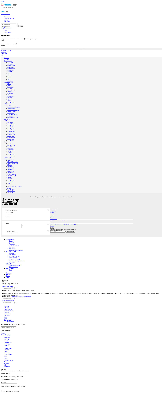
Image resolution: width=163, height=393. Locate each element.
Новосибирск (8, 354)
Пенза (6, 358)
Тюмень (6, 363)
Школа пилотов (13, 267)
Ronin (5, 142)
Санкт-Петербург (6, 334)
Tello (8, 94)
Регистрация (7, 28)
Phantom (9, 97)
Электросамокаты (12, 114)
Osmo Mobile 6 (11, 131)
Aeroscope (10, 185)
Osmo (5, 120)
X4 (8, 79)
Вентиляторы (11, 111)
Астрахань (7, 337)
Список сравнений (14, 259)
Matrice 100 (10, 168)
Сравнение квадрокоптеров (17, 260)
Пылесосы (10, 116)
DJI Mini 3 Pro (11, 90)
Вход (2, 28)
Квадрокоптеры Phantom (40, 197)
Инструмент (16, 232)
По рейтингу (52, 212)
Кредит (6, 20)
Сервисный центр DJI (15, 265)
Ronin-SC (10, 148)
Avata (9, 100)
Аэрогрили (10, 113)
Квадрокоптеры (8, 82)
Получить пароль (6, 50)
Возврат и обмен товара (16, 250)
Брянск (6, 340)
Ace (8, 73)
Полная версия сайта (8, 300)
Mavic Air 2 (10, 91)
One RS (9, 76)
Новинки (6, 58)
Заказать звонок (5, 14)
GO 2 (9, 77)
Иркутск (6, 349)
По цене (51, 210)
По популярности (53, 209)
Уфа (5, 365)
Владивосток (8, 342)
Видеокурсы (7, 157)
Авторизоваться (81, 48)
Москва (3, 333)
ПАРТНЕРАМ (10, 268)
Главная (32, 197)
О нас (10, 241)
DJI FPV (6, 103)
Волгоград (7, 343)
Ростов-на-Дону (8, 360)
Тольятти (6, 362)
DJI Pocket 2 (10, 123)
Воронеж (6, 345)
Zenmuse (9, 177)
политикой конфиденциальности (21, 296)
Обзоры (11, 253)
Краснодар (7, 352)
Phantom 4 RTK (11, 175)
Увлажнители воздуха (13, 107)
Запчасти (10, 181)
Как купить (12, 254)
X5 (8, 74)
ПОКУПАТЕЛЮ (11, 251)
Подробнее (52, 221)
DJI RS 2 (9, 151)
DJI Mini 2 (10, 88)
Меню (2, 1)
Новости (11, 242)
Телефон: (13, 386)
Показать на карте (7, 286)
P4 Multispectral (11, 174)
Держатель (10, 232)
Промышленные (9, 159)
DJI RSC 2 (10, 146)
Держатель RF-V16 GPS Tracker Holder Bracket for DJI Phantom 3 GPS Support (64, 224)
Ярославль (7, 366)
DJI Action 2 (10, 64)
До (22, 226)
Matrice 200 (10, 169)
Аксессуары (10, 67)
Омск (5, 356)
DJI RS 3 (9, 143)
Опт (10, 270)
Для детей (7, 119)
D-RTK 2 (10, 183)
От (22, 225)
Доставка (6, 17)
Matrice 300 (10, 171)
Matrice (9, 165)
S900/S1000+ (11, 191)
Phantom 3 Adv (9, 212)
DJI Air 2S (10, 87)
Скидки (6, 59)
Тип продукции (10, 231)
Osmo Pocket (11, 65)
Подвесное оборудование (14, 186)
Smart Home (7, 105)
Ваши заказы (13, 257)
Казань (6, 351)
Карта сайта (12, 248)
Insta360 (9, 71)
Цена (7, 223)
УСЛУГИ (8, 264)
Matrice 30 (10, 166)
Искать (21, 26)
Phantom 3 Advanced (51, 197)
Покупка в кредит (14, 256)
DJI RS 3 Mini (11, 145)
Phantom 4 (10, 99)
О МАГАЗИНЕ (10, 239)
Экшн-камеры (8, 61)
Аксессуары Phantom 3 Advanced (65, 197)
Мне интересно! (70, 231)
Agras (9, 188)
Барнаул (6, 339)
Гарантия (12, 262)
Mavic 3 (9, 85)
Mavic (9, 84)
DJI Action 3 (10, 62)
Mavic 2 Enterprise (12, 162)
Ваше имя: (4, 382)
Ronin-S (9, 152)
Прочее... (10, 81)
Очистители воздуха (13, 110)
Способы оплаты (9, 18)
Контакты (7, 21)
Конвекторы (11, 108)
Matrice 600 (10, 172)
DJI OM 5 (10, 126)
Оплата (8, 276)
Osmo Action (11, 68)
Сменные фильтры (12, 117)
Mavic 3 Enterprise (12, 163)
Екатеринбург (8, 348)
